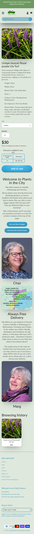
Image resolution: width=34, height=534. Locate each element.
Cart (31, 13)
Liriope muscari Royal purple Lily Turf (11, 432)
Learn (3, 468)
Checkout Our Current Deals (17, 230)
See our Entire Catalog (17, 224)
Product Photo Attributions (10, 479)
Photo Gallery (6, 476)
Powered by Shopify (24, 530)
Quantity (4, 131)
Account (27, 13)
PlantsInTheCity (13, 530)
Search (4, 462)
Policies (4, 470)
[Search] (30, 19)
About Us (5, 473)
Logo (11, 13)
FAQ (3, 465)
